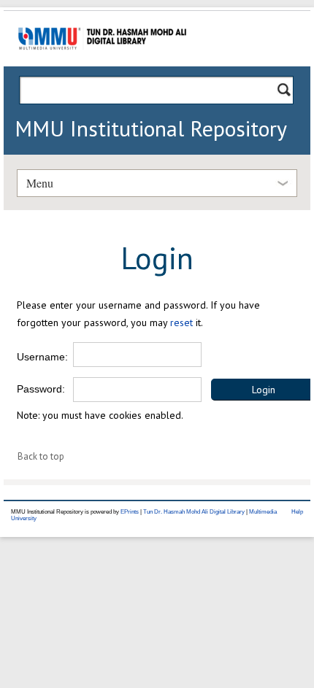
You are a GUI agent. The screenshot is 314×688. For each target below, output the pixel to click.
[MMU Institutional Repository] (102, 64)
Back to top (41, 456)
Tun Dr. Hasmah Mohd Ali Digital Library (194, 512)
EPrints (129, 512)
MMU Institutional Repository (151, 128)
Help (297, 512)
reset (181, 322)
